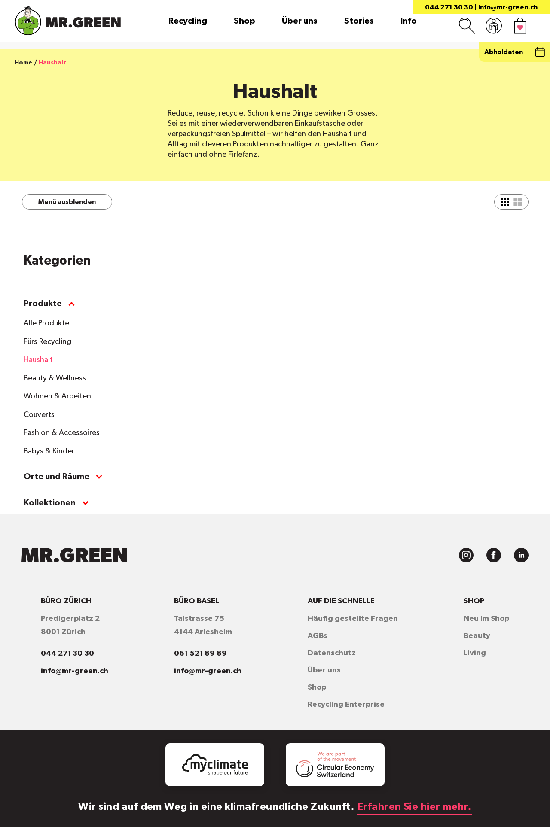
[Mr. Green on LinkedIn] (521, 555)
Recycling (187, 21)
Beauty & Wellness (55, 378)
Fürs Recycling (47, 342)
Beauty (477, 636)
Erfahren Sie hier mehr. (414, 807)
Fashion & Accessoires (62, 433)
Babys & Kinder (49, 451)
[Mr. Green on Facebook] (493, 555)
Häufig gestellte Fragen (353, 619)
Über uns (300, 21)
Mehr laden (338, 272)
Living (475, 653)
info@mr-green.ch (508, 7)
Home (23, 63)
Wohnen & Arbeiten (57, 396)
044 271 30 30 (449, 7)
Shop (244, 21)
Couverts (39, 415)
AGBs (317, 636)
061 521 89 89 (200, 653)
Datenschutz (332, 653)
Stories (359, 21)
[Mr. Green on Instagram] (466, 555)
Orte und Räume (56, 476)
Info (408, 21)
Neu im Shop (486, 619)
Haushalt (38, 360)
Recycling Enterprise (346, 704)
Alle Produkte (46, 323)
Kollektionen (50, 503)
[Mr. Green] (68, 20)
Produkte (43, 303)
